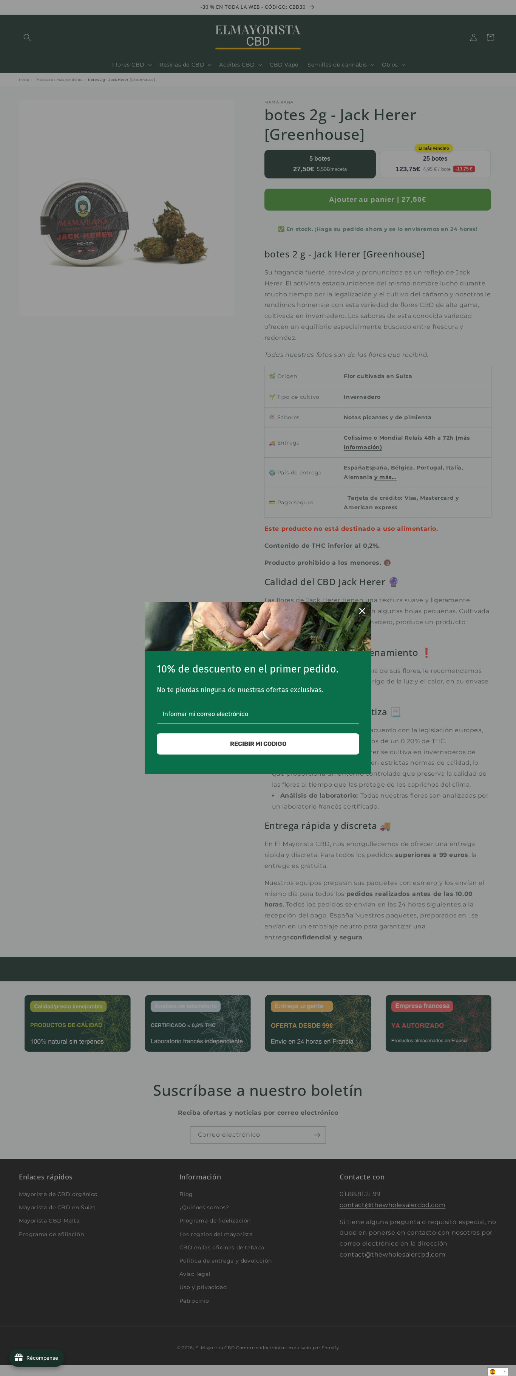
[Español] (498, 1371)
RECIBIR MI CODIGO (258, 743)
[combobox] (497, 1371)
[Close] (362, 611)
